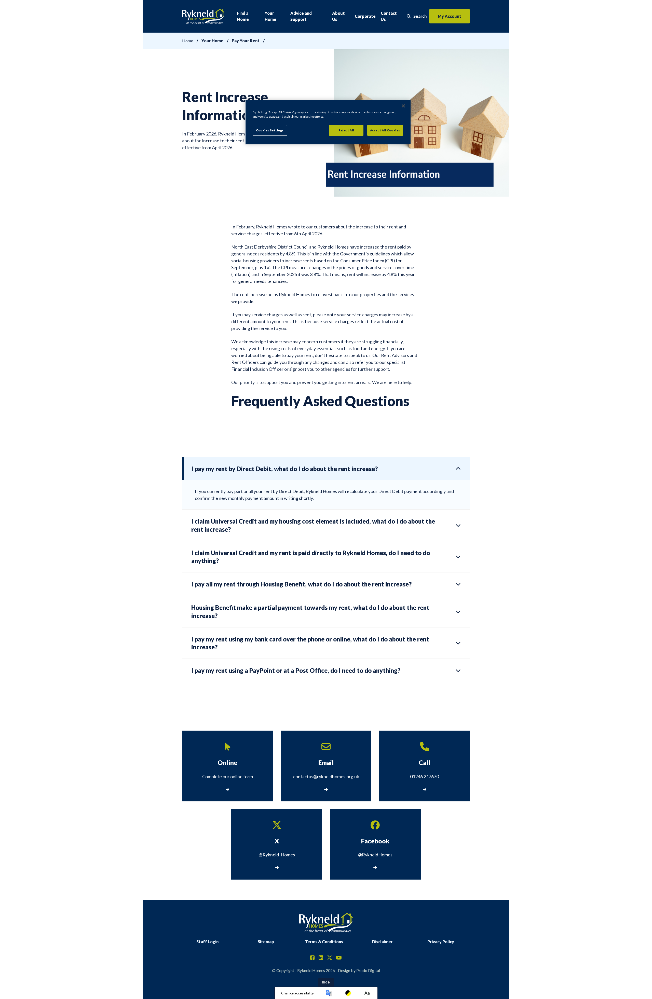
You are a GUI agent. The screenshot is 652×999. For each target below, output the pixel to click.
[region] (328, 122)
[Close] (403, 106)
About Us (338, 16)
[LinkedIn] (321, 958)
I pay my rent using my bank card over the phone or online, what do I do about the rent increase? (310, 643)
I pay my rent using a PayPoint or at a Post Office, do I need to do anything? (295, 670)
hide (326, 982)
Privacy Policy (440, 941)
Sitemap (266, 941)
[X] (329, 958)
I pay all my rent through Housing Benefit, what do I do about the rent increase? (301, 584)
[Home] (203, 16)
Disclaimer (382, 941)
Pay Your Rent (246, 40)
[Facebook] (312, 958)
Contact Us (389, 16)
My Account (449, 16)
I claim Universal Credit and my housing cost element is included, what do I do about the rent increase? (313, 525)
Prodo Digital (368, 970)
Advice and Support (301, 16)
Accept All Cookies (385, 130)
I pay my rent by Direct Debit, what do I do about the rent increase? (284, 468)
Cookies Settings (270, 130)
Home (187, 40)
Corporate (365, 16)
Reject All (346, 130)
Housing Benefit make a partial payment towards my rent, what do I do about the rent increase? (310, 611)
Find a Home (243, 16)
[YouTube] (339, 958)
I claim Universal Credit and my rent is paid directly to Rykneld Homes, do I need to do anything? (310, 556)
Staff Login (207, 941)
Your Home (270, 16)
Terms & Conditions (324, 941)
